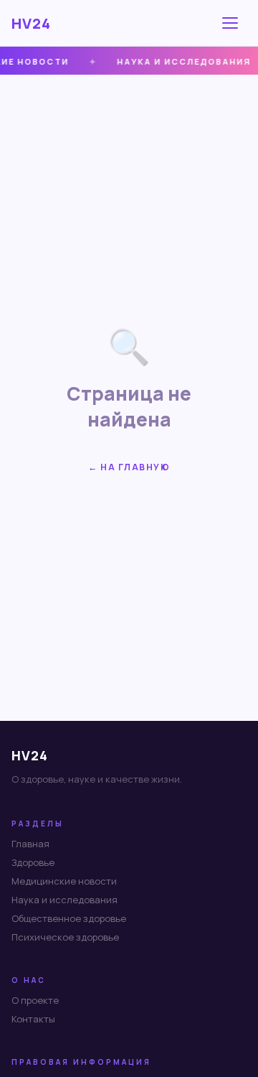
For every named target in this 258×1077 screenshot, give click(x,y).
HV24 (31, 23)
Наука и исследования (64, 899)
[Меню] (232, 23)
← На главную (129, 467)
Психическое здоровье (65, 937)
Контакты (33, 1018)
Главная (30, 843)
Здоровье (32, 862)
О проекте (35, 1000)
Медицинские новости (64, 881)
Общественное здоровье (68, 918)
